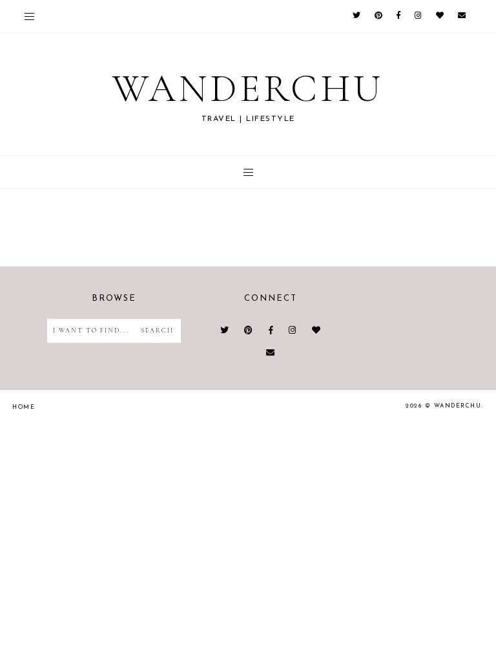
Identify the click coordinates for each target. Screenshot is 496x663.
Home (23, 407)
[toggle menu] (29, 16)
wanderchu (248, 88)
